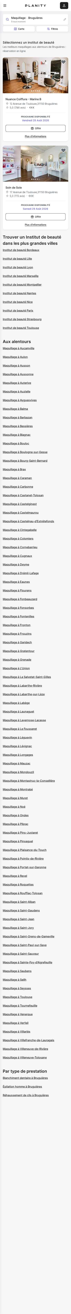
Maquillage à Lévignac (17, 746)
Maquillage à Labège (16, 703)
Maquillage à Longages (18, 754)
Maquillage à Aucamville (18, 348)
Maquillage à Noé (14, 806)
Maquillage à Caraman (17, 478)
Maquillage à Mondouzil (18, 772)
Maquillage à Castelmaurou (21, 512)
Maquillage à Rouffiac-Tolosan (23, 893)
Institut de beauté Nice (18, 302)
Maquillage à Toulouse (17, 997)
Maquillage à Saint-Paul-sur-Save (25, 945)
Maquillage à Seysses (17, 988)
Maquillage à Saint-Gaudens (21, 910)
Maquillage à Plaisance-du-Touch (25, 850)
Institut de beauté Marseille (20, 276)
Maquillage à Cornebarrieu (20, 547)
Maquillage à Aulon (15, 357)
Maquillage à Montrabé (18, 789)
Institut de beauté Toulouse (21, 328)
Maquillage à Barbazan (17, 417)
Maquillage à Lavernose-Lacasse (24, 720)
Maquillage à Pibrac (15, 824)
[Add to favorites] (63, 62)
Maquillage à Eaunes (16, 581)
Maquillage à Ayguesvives (20, 400)
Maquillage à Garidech (17, 642)
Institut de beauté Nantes (19, 293)
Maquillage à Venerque (18, 1014)
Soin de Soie (14, 187)
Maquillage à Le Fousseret (20, 729)
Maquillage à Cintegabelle (20, 530)
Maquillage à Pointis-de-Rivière (23, 858)
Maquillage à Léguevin (17, 737)
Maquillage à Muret (15, 798)
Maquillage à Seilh (14, 979)
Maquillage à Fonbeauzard (20, 599)
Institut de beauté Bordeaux (21, 250)
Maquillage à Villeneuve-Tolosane (25, 1057)
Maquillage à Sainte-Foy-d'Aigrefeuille (27, 962)
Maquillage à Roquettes (18, 884)
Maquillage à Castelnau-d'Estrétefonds (28, 521)
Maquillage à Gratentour (18, 651)
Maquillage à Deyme (16, 564)
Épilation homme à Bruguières (22, 1086)
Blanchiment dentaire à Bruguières (25, 1078)
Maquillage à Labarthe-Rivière (22, 685)
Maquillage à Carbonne (18, 486)
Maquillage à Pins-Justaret (20, 832)
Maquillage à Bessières (18, 426)
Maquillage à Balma (15, 408)
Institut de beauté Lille (17, 258)
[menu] (5, 5)
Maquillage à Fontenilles (18, 616)
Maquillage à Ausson (16, 365)
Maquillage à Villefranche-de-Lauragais (28, 1040)
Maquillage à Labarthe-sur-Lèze (24, 694)
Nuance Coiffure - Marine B (23, 99)
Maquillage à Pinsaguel (18, 841)
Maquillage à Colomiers (18, 538)
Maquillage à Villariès (16, 1031)
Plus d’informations (35, 136)
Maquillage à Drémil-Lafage (21, 573)
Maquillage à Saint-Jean (18, 919)
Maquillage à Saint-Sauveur (21, 953)
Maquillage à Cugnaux (17, 556)
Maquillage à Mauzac (16, 763)
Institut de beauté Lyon (18, 267)
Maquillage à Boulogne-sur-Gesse (25, 452)
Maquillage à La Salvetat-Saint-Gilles (27, 677)
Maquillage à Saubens (17, 971)
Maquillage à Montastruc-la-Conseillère (29, 780)
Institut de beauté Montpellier (22, 284)
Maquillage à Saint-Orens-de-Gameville (28, 936)
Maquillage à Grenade (17, 659)
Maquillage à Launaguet (18, 711)
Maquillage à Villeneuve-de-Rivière (25, 1049)
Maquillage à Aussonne (18, 374)
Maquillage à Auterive (17, 383)
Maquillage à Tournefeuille (20, 1005)
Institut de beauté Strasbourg (22, 319)
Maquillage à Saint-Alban (19, 902)
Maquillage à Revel (15, 876)
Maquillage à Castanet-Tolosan (23, 495)
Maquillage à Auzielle (16, 391)
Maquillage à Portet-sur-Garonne (24, 867)
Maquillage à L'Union (16, 668)
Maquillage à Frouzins (17, 633)
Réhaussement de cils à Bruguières (26, 1095)
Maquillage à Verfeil (15, 1023)
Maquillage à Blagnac (17, 434)
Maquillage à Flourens (17, 590)
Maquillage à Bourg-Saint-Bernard (25, 460)
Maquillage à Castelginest (20, 504)
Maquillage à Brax (14, 469)
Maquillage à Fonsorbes (18, 607)
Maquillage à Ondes (16, 815)
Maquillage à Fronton (17, 625)
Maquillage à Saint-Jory (18, 927)
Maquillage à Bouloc (16, 443)
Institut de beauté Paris (18, 310)
